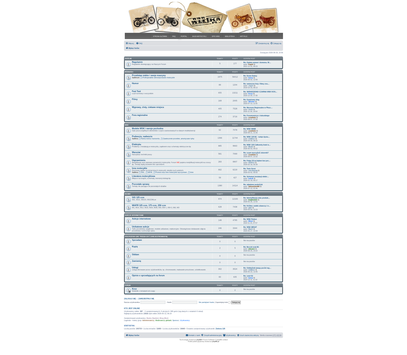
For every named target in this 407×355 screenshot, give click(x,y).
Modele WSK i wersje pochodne (147, 128)
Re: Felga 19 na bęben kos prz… (256, 161)
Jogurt (250, 86)
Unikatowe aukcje (140, 226)
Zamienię (136, 261)
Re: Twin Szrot (249, 169)
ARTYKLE (243, 36)
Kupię (135, 246)
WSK (126, 125)
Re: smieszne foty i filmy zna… (256, 84)
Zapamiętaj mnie (221, 302)
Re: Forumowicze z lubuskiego (256, 115)
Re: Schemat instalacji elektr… (256, 177)
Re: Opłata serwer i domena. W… (257, 62)
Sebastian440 (253, 186)
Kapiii (250, 64)
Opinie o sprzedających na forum (148, 275)
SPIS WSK (216, 36)
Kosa (250, 94)
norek (250, 109)
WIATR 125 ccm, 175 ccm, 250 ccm (149, 205)
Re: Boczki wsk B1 (251, 247)
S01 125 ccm (138, 197)
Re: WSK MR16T (250, 227)
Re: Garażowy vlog (251, 100)
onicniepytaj (252, 170)
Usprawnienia (138, 160)
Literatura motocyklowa (143, 176)
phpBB (199, 340)
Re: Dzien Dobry (250, 76)
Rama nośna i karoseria (150, 139)
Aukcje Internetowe (134, 215)
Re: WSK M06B (249, 129)
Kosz (134, 289)
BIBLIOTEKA (230, 36)
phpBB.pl (215, 341)
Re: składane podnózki (253, 184)
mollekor (251, 139)
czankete (252, 117)
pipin (250, 208)
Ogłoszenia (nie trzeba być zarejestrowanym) (146, 236)
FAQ (174, 36)
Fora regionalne (140, 115)
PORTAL (184, 36)
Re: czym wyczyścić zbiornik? (256, 153)
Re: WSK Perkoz (250, 219)
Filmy (135, 99)
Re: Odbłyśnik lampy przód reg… (257, 268)
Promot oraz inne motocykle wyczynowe (171, 172)
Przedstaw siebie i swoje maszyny (149, 75)
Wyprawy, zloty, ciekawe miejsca (148, 107)
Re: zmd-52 (248, 276)
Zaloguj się (130, 299)
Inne (191, 172)
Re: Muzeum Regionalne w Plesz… (257, 108)
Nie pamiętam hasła (206, 302)
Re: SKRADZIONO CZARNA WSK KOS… (260, 92)
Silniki (128, 194)
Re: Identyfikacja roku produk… (256, 198)
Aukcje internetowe (141, 219)
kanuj (250, 78)
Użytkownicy (185, 320)
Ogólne (128, 58)
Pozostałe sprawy (140, 184)
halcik (250, 178)
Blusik (250, 147)
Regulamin (137, 62)
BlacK (250, 229)
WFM (150, 172)
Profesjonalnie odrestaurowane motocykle (158, 78)
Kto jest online (132, 308)
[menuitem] (139, 43)
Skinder (251, 101)
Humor (135, 83)
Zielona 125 (220, 329)
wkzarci (251, 249)
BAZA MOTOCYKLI (199, 36)
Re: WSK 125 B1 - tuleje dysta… (256, 137)
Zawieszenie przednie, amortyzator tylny (178, 139)
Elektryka (136, 144)
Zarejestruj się (146, 299)
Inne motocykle (139, 168)
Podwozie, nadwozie (142, 136)
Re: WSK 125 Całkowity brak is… (257, 145)
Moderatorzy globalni (163, 320)
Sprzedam (137, 240)
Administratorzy (148, 320)
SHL (143, 172)
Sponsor (175, 320)
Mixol (250, 221)
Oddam (135, 254)
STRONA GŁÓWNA (160, 36)
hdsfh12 (251, 163)
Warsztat (136, 152)
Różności (129, 72)
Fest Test (136, 91)
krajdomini (252, 200)
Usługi (135, 267)
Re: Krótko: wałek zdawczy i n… (256, 206)
